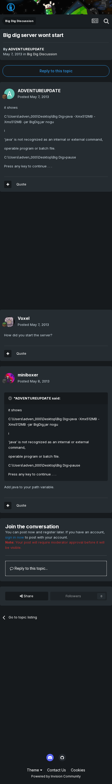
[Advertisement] (56, 253)
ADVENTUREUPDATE (26, 49)
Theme (33, 770)
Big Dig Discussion (42, 54)
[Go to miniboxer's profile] (9, 378)
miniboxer (28, 374)
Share (28, 596)
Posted (33, 97)
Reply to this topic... (31, 568)
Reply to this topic (56, 71)
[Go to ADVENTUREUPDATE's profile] (9, 94)
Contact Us (56, 770)
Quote (21, 184)
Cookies (78, 770)
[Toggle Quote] (10, 398)
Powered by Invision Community (56, 776)
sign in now (14, 537)
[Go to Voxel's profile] (9, 321)
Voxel (23, 318)
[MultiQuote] (7, 184)
